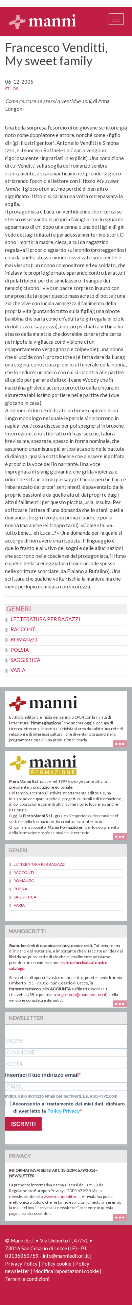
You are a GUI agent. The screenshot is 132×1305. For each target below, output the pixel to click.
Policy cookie (56, 1263)
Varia (17, 670)
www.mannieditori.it (62, 1196)
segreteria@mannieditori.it (81, 994)
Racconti (23, 629)
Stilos (11, 88)
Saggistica (25, 660)
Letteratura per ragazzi (45, 619)
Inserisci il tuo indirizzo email (42, 1075)
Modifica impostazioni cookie (66, 1271)
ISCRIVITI (23, 1124)
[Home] (43, 21)
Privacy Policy (21, 1263)
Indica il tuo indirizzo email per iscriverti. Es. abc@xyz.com (61, 1096)
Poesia (19, 650)
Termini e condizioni (27, 1279)
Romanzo (23, 639)
